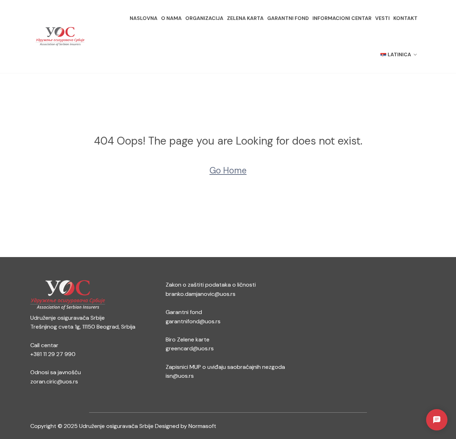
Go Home (228, 170)
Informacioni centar (342, 18)
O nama (171, 18)
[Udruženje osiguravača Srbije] (60, 36)
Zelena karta (245, 18)
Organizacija (204, 18)
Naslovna (143, 18)
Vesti (382, 18)
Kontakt (405, 18)
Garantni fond (288, 18)
